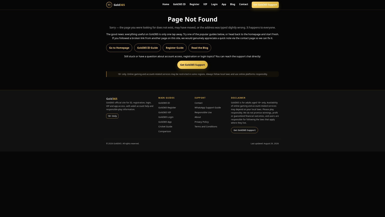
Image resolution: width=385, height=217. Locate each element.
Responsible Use (203, 112)
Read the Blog (199, 47)
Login (214, 4)
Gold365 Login (165, 116)
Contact (243, 4)
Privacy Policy (202, 121)
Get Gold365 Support (265, 4)
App (224, 4)
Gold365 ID (179, 4)
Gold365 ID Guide (147, 47)
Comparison (164, 131)
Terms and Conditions (206, 126)
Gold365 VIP (164, 112)
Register (194, 4)
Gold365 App (165, 121)
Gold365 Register (167, 107)
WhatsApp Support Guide (208, 107)
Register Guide (174, 47)
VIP (205, 4)
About (198, 116)
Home (165, 4)
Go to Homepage (119, 47)
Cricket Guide (165, 126)
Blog (232, 4)
